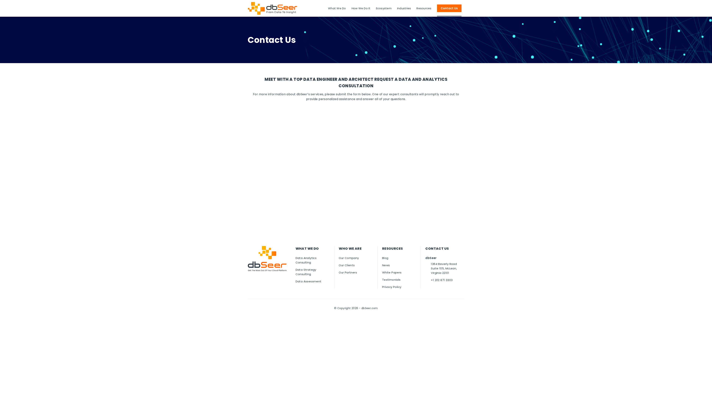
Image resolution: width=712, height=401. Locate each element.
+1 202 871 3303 (442, 280)
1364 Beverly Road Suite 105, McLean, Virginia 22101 (444, 268)
